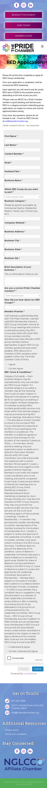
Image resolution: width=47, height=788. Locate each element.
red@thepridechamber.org (16, 121)
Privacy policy (12, 730)
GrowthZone (29, 673)
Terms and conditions (15, 734)
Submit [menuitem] (37, 669)
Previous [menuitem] (23, 669)
